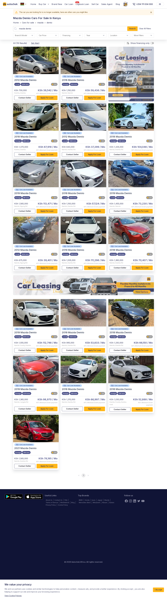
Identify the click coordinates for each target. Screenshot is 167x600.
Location (113, 35)
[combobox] (24, 4)
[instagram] (130, 501)
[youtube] (143, 501)
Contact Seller (24, 98)
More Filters (139, 35)
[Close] (151, 12)
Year (88, 35)
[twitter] (139, 501)
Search (132, 29)
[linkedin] (135, 501)
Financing (66, 35)
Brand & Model (21, 35)
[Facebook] (126, 501)
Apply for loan (47, 98)
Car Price (42, 35)
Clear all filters (145, 29)
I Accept (158, 590)
